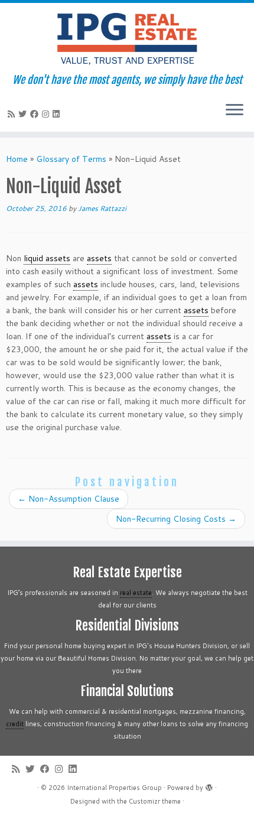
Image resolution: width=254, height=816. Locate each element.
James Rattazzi (102, 208)
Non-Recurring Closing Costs (176, 519)
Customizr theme (155, 801)
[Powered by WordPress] (209, 785)
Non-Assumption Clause (68, 499)
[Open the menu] (234, 110)
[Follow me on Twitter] (24, 114)
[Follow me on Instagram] (47, 114)
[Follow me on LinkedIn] (58, 114)
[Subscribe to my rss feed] (13, 114)
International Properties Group (114, 787)
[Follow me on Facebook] (36, 114)
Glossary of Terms (71, 159)
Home (17, 159)
